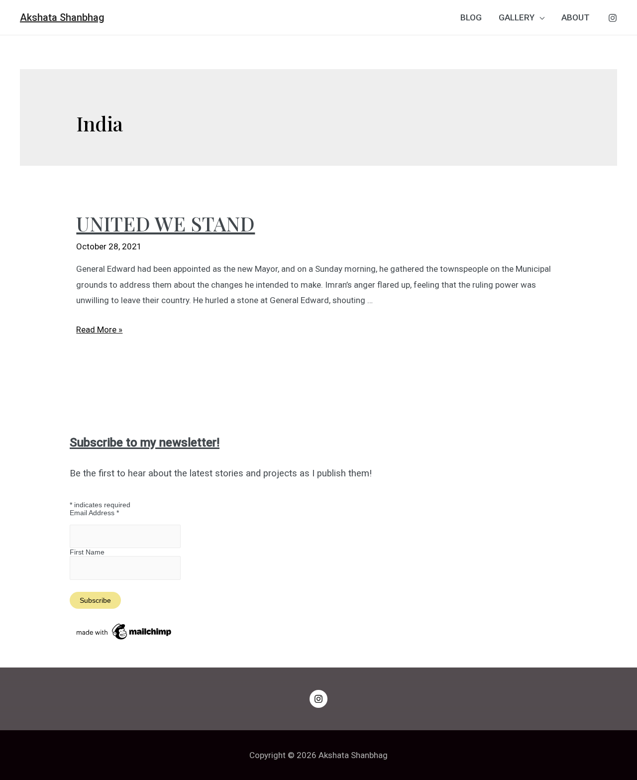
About (575, 17)
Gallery (516, 17)
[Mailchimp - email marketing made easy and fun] (124, 631)
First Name (87, 552)
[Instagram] (612, 17)
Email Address (94, 513)
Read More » (99, 329)
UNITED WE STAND (165, 223)
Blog (471, 17)
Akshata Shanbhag (62, 17)
